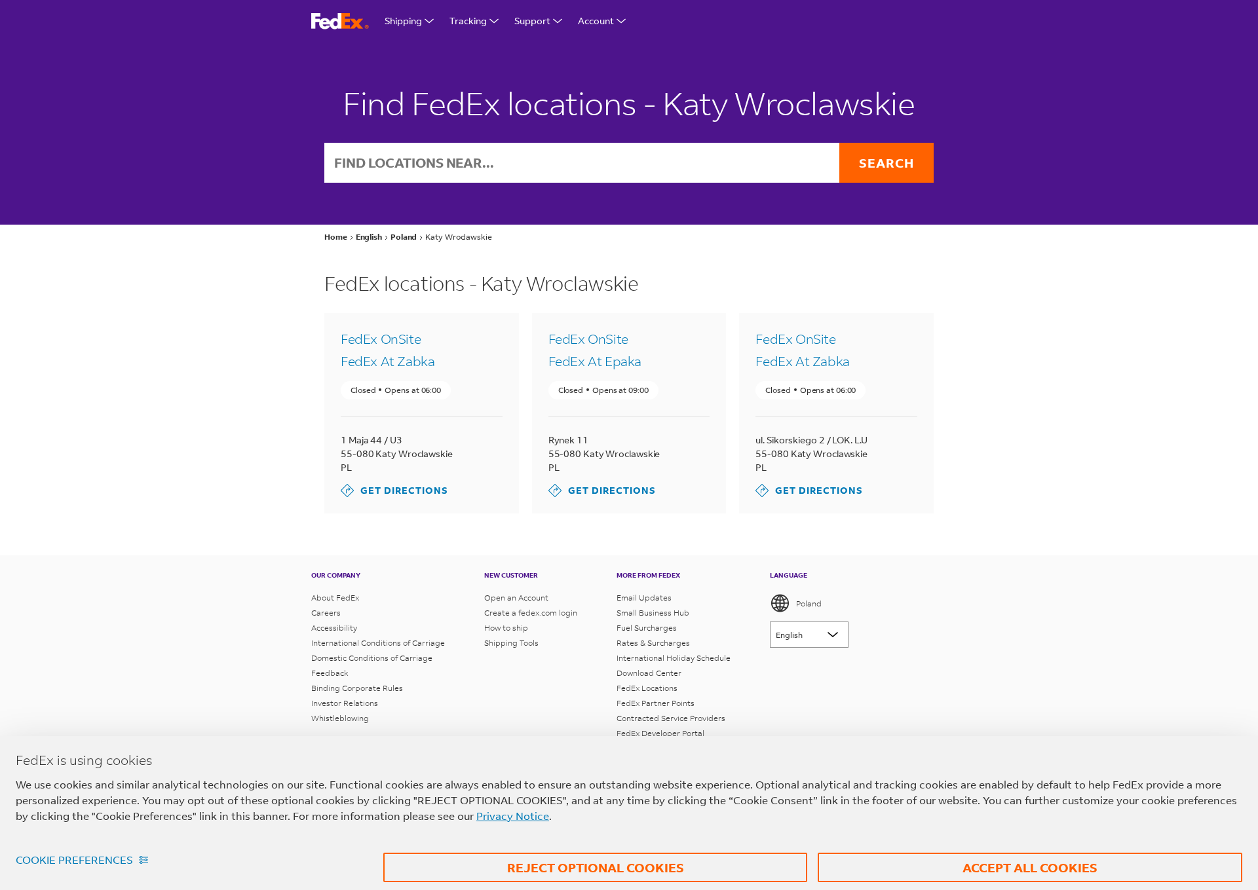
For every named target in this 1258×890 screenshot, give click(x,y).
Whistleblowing (340, 718)
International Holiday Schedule (674, 658)
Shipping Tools (511, 643)
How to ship (506, 628)
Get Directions (394, 490)
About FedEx (335, 598)
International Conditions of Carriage (378, 643)
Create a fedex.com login (530, 613)
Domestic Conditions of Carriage (371, 658)
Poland (809, 603)
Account (596, 20)
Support (532, 20)
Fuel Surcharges (647, 628)
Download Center (649, 673)
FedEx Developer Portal (660, 733)
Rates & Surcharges (653, 643)
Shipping (403, 20)
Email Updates (644, 598)
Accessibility (334, 628)
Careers (326, 613)
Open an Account (516, 598)
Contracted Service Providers (671, 718)
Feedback (330, 673)
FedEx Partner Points (656, 703)
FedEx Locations (647, 688)
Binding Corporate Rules (357, 688)
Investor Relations (344, 703)
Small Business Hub (653, 613)
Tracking (468, 20)
